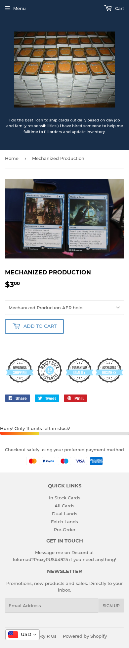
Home (12, 158)
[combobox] (22, 634)
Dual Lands (64, 513)
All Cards (64, 505)
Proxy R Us (45, 636)
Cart (119, 8)
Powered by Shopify (85, 636)
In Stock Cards (64, 497)
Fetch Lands (64, 521)
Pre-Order (64, 529)
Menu (19, 8)
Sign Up (111, 605)
